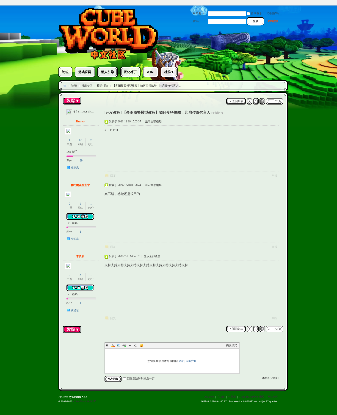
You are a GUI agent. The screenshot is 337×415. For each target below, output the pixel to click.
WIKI (150, 72)
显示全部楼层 (153, 121)
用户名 (197, 13)
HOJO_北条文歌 (89, 111)
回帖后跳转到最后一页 (141, 378)
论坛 (65, 72)
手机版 (221, 396)
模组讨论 (102, 85)
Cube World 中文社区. (85, 401)
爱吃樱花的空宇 (80, 185)
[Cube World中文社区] (108, 59)
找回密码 (273, 13)
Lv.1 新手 (71, 151)
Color (112, 345)
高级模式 (231, 345)
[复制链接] (217, 112)
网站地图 (273, 396)
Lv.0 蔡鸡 (71, 223)
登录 (181, 361)
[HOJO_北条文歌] (69, 111)
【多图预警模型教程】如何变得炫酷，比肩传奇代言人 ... (147, 85)
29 (91, 140)
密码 (196, 21)
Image (118, 345)
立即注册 (273, 21)
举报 (274, 175)
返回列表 (237, 101)
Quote (130, 345)
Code (135, 345)
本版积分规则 (270, 378)
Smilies (141, 345)
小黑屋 (232, 396)
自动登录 (256, 13)
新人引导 (107, 72)
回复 (113, 175)
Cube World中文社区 (65, 85)
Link (124, 345)
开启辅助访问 (277, 3)
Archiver (209, 396)
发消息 (75, 167)
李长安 (80, 256)
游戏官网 (84, 72)
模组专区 (86, 85)
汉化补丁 (130, 72)
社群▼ (169, 72)
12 (80, 140)
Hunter (80, 121)
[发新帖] (72, 101)
